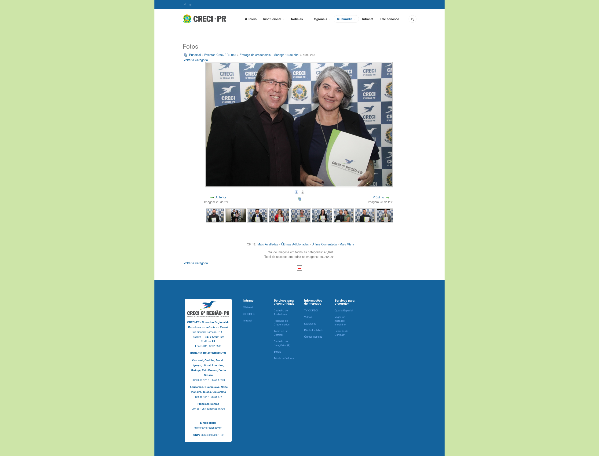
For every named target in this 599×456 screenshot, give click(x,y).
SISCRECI (249, 314)
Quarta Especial (344, 310)
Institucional (272, 19)
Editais (277, 351)
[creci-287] (343, 215)
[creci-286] (365, 215)
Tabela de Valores (284, 358)
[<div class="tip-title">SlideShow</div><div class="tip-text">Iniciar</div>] (296, 191)
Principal (195, 54)
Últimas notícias (313, 336)
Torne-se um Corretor (281, 332)
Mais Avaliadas (267, 244)
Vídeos (308, 317)
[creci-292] (235, 215)
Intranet (367, 19)
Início (252, 19)
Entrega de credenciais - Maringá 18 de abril (269, 54)
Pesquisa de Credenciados (282, 322)
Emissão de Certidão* (341, 332)
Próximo (378, 197)
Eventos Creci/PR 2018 (220, 54)
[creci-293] (214, 215)
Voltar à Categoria (196, 60)
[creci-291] (257, 215)
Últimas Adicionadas (295, 244)
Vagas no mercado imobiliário (340, 320)
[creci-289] (300, 215)
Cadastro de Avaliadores (281, 312)
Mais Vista (347, 244)
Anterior (220, 197)
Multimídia (345, 19)
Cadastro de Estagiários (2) (282, 343)
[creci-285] (386, 215)
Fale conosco (389, 19)
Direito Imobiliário (313, 330)
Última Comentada (324, 244)
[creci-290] (279, 215)
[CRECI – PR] (205, 18)
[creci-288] (322, 215)
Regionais (320, 19)
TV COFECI (311, 310)
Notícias (297, 19)
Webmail (248, 307)
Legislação (310, 323)
